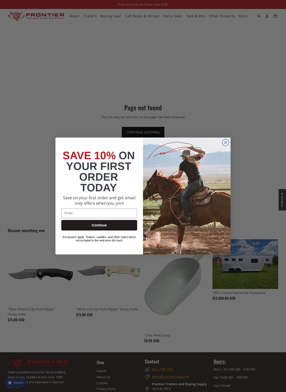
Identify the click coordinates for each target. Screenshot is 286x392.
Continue (99, 225)
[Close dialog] (225, 142)
